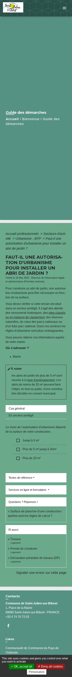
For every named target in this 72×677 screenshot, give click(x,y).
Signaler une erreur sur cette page (41, 573)
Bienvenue (31, 119)
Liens (10, 639)
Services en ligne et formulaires (27, 489)
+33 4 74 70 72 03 (17, 616)
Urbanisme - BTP (29, 238)
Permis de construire (23, 548)
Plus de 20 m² (28, 458)
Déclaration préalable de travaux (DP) (35, 557)
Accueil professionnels (23, 234)
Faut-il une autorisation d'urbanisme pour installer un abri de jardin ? (36, 243)
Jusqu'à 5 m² (27, 440)
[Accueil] (17, 8)
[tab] (36, 408)
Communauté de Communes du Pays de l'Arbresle (32, 650)
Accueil (12, 119)
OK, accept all (22, 666)
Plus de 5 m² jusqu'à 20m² (36, 449)
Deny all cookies (51, 666)
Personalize (36, 671)
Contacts (13, 596)
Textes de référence (20, 477)
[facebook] (10, 626)
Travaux (15, 539)
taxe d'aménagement (41, 380)
